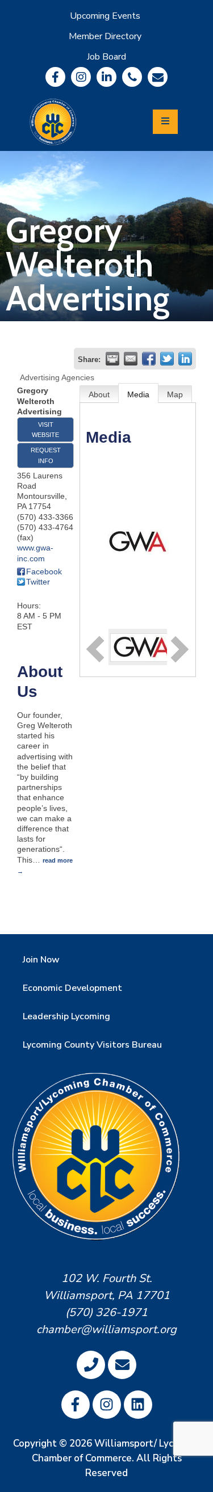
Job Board (106, 57)
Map (175, 394)
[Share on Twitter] (167, 358)
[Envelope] (158, 77)
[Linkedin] (106, 77)
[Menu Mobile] (165, 122)
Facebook (44, 571)
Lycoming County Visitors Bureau (92, 1045)
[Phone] (132, 77)
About (99, 394)
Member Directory (105, 36)
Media (138, 394)
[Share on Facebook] (149, 358)
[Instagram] (81, 77)
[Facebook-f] (55, 77)
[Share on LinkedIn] (185, 358)
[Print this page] (112, 358)
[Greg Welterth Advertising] (142, 646)
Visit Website (45, 429)
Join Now (41, 959)
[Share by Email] (130, 358)
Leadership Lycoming (66, 1016)
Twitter (38, 581)
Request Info (46, 455)
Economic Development (72, 988)
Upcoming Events (105, 16)
